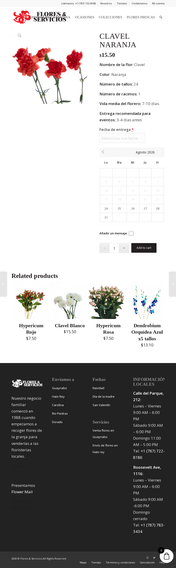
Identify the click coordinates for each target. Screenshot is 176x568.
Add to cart (144, 248)
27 (145, 208)
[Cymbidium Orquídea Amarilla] (172, 284)
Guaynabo (59, 388)
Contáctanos (140, 3)
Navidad (98, 388)
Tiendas (122, 3)
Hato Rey (58, 396)
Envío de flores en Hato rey (105, 448)
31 (106, 217)
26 (133, 208)
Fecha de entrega (116, 129)
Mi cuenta (158, 3)
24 (106, 208)
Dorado (57, 422)
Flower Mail (22, 491)
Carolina (58, 405)
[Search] (161, 17)
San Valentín (101, 405)
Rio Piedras (60, 413)
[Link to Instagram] (147, 557)
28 (157, 208)
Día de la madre (104, 396)
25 (119, 208)
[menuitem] (106, 3)
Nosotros (106, 3)
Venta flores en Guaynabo (103, 433)
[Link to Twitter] (154, 557)
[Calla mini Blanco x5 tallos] (3, 284)
